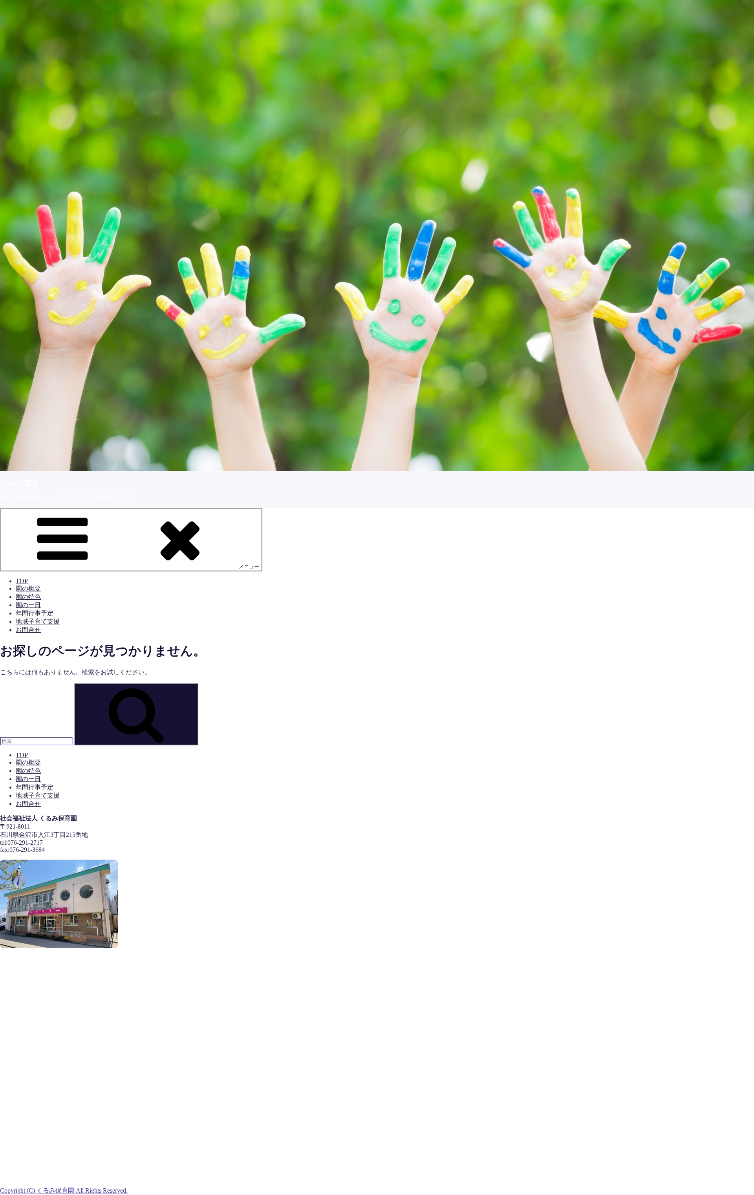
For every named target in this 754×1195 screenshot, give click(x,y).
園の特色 (28, 596)
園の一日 (28, 605)
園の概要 (28, 588)
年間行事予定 (34, 613)
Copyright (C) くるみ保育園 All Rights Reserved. (64, 1190)
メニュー (249, 566)
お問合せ (28, 629)
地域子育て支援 (38, 621)
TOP (22, 581)
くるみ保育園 (19, 482)
